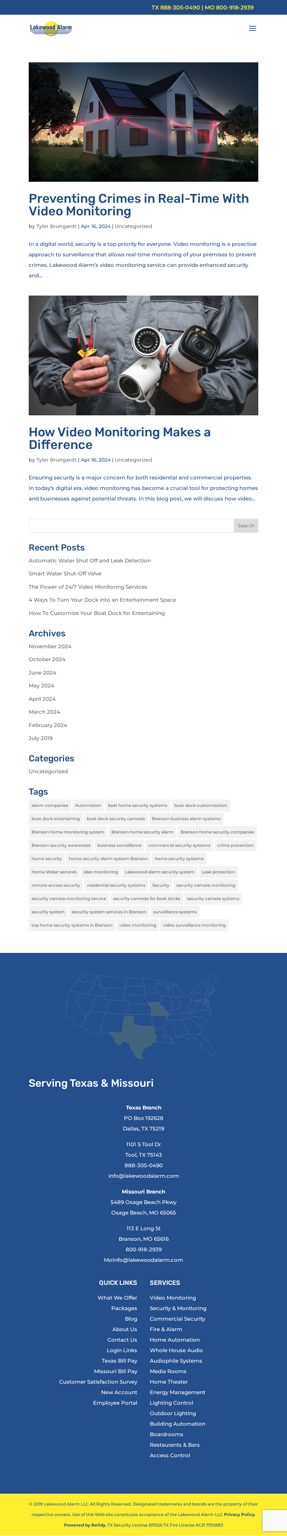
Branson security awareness (60, 845)
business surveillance (119, 845)
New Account (119, 1392)
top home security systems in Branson (71, 925)
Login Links (122, 1350)
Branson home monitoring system (67, 832)
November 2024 (50, 646)
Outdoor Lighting (173, 1413)
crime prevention (235, 845)
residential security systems (116, 885)
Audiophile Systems (176, 1360)
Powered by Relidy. (85, 1525)
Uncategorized (133, 226)
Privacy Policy (239, 1514)
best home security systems (137, 805)
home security (46, 858)
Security (160, 885)
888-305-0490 (180, 7)
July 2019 (40, 738)
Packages (124, 1308)
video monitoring (137, 925)
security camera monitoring (205, 885)
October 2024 (47, 659)
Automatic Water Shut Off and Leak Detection (90, 560)
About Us (124, 1329)
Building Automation (177, 1423)
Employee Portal (115, 1402)
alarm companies (49, 805)
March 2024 (44, 711)
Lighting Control (171, 1402)
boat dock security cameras (116, 818)
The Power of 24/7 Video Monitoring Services (88, 586)
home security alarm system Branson (108, 858)
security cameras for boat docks (146, 898)
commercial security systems (179, 845)
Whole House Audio (176, 1350)
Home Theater (169, 1381)
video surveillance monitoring (194, 925)
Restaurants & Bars (175, 1444)
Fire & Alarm (166, 1329)
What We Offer (117, 1297)
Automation (88, 805)
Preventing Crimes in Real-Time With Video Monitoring (139, 205)
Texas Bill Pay (119, 1360)
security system (48, 911)
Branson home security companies (217, 832)
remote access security (55, 885)
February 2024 (48, 725)
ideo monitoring (101, 871)
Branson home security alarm (142, 832)
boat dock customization (200, 805)
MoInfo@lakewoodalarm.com (143, 1260)
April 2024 (42, 699)
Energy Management (177, 1392)
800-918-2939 (235, 7)
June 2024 (42, 672)
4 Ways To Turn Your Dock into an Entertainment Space (102, 599)
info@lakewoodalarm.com (143, 1175)
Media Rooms (168, 1371)
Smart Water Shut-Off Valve (65, 573)
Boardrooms (166, 1434)
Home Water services (54, 871)
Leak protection (218, 871)
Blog (131, 1318)
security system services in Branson (109, 911)
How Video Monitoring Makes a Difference (120, 438)
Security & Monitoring (178, 1308)
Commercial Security (177, 1318)
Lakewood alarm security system (160, 871)
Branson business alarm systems (186, 818)
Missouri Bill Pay (115, 1371)
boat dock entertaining (55, 818)
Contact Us (122, 1339)
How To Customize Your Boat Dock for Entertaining (97, 613)
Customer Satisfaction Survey (98, 1381)
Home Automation (175, 1339)
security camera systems (213, 898)
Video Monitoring (173, 1297)
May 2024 (41, 685)
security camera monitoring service (68, 898)
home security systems (179, 858)
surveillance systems (175, 911)
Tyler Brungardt (56, 226)
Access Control (170, 1455)
